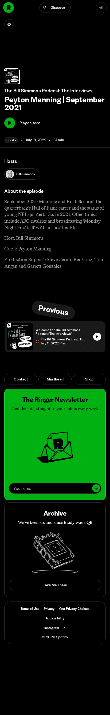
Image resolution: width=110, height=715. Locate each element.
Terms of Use (30, 609)
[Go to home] (8, 7)
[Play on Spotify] (9, 24)
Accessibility (55, 618)
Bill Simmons (25, 174)
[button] (55, 7)
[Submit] (96, 488)
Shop (89, 379)
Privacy (49, 609)
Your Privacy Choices (74, 609)
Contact (21, 379)
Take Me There (55, 585)
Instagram (51, 628)
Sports (11, 140)
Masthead (55, 379)
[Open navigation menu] (101, 7)
